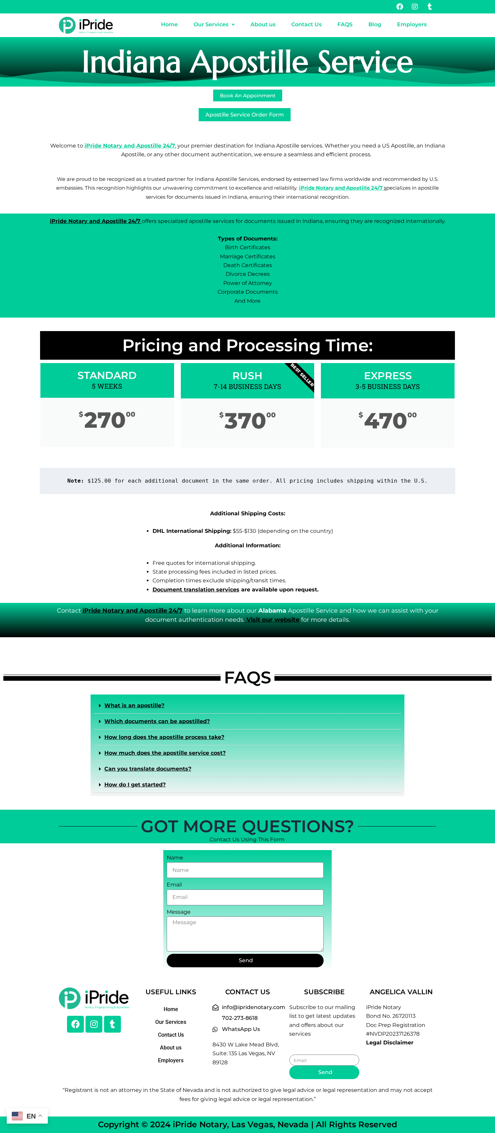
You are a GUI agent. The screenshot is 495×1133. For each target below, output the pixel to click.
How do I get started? (135, 784)
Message (179, 912)
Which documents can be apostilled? (157, 721)
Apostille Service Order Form (244, 114)
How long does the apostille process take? (164, 737)
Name (175, 857)
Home (169, 24)
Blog (374, 24)
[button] (214, 24)
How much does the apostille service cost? (165, 753)
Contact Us (306, 24)
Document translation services (196, 589)
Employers (412, 24)
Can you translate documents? (147, 769)
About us (263, 24)
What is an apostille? (134, 705)
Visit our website (272, 619)
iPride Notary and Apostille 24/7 (341, 188)
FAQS (345, 24)
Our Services (211, 24)
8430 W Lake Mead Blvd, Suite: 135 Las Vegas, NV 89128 (245, 1053)
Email (174, 884)
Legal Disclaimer (390, 1042)
